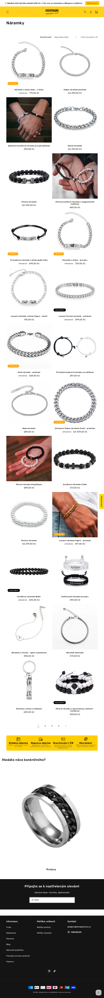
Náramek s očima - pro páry (74, 260)
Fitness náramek (29, 202)
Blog (8, 944)
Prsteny (51, 869)
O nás (8, 927)
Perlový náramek (29, 540)
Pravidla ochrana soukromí (18, 956)
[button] (7, 12)
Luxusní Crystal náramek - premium (75, 316)
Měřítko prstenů (44, 927)
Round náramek (75, 146)
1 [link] (38, 726)
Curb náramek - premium (29, 372)
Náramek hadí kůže (75, 653)
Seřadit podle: (46, 37)
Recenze (10, 939)
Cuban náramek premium (75, 90)
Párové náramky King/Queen (29, 484)
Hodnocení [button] (101, 501)
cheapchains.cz (44, 992)
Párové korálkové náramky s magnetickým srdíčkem (75, 203)
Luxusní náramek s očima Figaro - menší (29, 316)
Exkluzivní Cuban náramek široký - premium (75, 428)
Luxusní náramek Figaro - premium (75, 540)
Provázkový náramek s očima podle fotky (29, 260)
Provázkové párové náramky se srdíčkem (75, 372)
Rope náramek (29, 428)
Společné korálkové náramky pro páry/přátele (29, 146)
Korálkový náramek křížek (75, 484)
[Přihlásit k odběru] (72, 900)
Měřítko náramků (44, 933)
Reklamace (11, 933)
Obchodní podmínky (15, 950)
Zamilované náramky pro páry (75, 597)
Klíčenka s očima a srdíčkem (29, 709)
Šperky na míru (92, 3)
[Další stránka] (65, 726)
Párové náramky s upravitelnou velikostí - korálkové (75, 710)
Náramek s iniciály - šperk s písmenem (29, 653)
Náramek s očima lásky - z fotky (29, 90)
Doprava (10, 962)
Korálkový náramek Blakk (29, 597)
